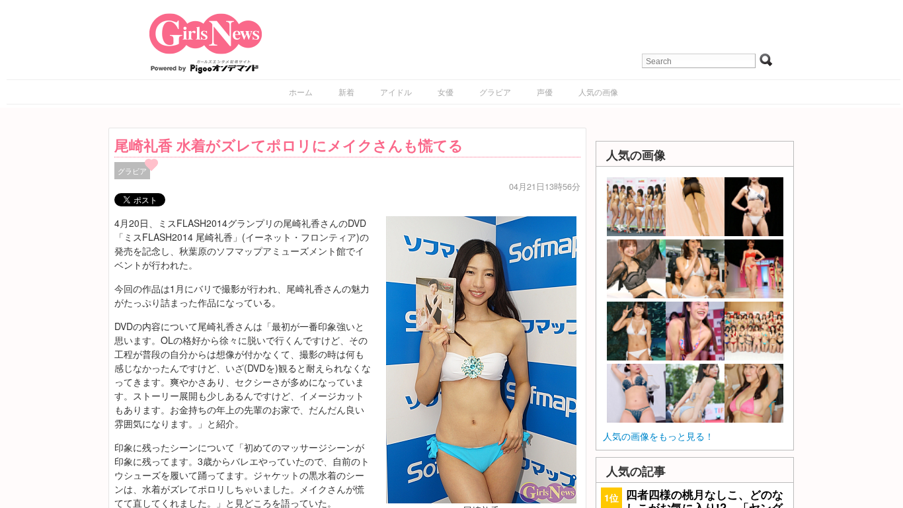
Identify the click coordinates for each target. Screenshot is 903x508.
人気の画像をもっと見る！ (658, 436)
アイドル (396, 91)
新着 (346, 91)
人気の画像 (598, 91)
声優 (545, 91)
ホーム (301, 91)
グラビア (495, 91)
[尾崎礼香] (481, 357)
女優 (445, 91)
